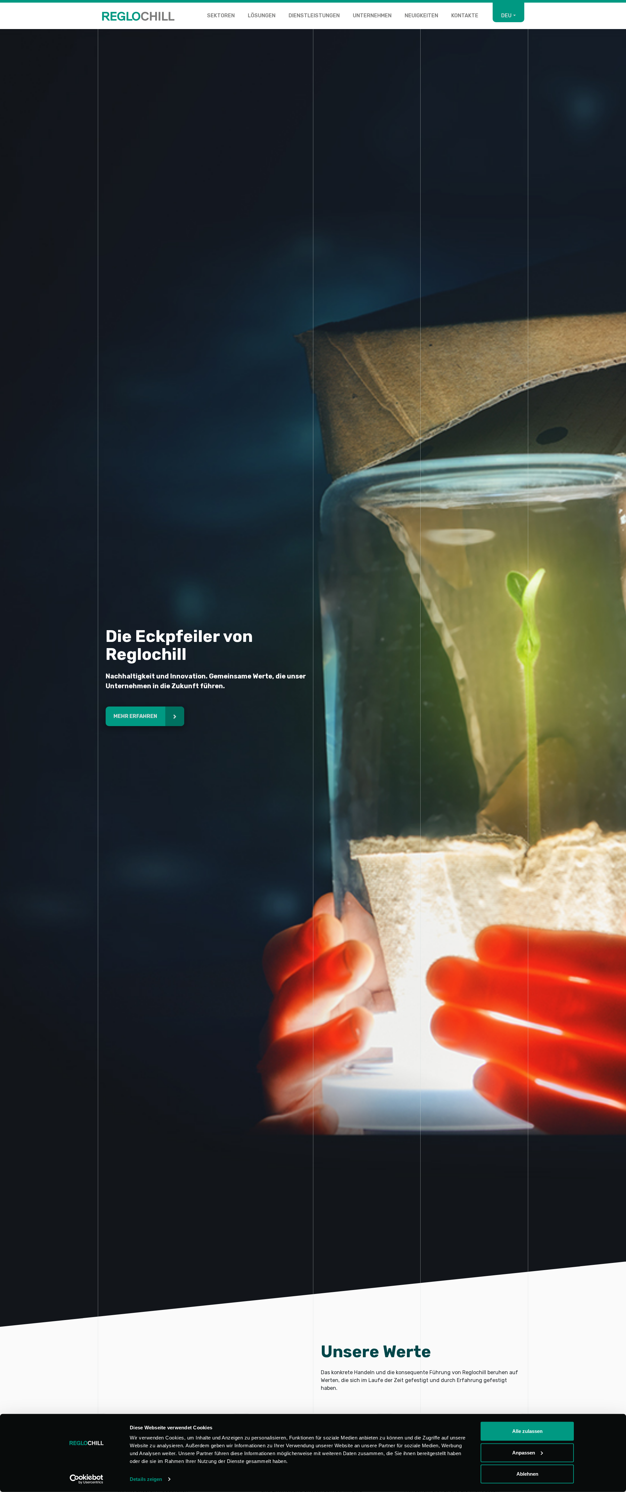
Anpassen (523, 1452)
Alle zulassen (527, 1431)
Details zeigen (146, 1479)
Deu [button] (506, 15)
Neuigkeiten (421, 15)
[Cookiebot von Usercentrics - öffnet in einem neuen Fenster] (86, 1479)
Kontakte (464, 15)
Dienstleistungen (314, 15)
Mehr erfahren (135, 716)
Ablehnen (527, 1474)
